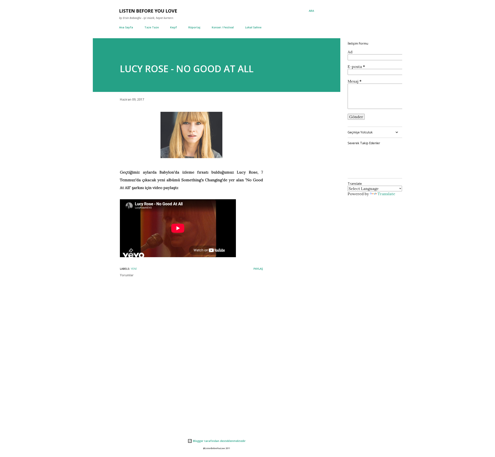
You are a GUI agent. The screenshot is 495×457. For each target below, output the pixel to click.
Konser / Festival (223, 27)
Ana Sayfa (126, 27)
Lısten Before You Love (148, 11)
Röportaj (194, 27)
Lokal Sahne (253, 27)
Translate (386, 193)
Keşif (173, 27)
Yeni (134, 268)
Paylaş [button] (258, 268)
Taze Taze (151, 27)
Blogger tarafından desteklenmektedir (219, 441)
